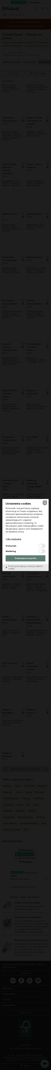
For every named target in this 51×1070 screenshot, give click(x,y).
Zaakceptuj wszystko (25, 558)
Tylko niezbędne (13, 539)
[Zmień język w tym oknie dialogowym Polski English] (44, 503)
